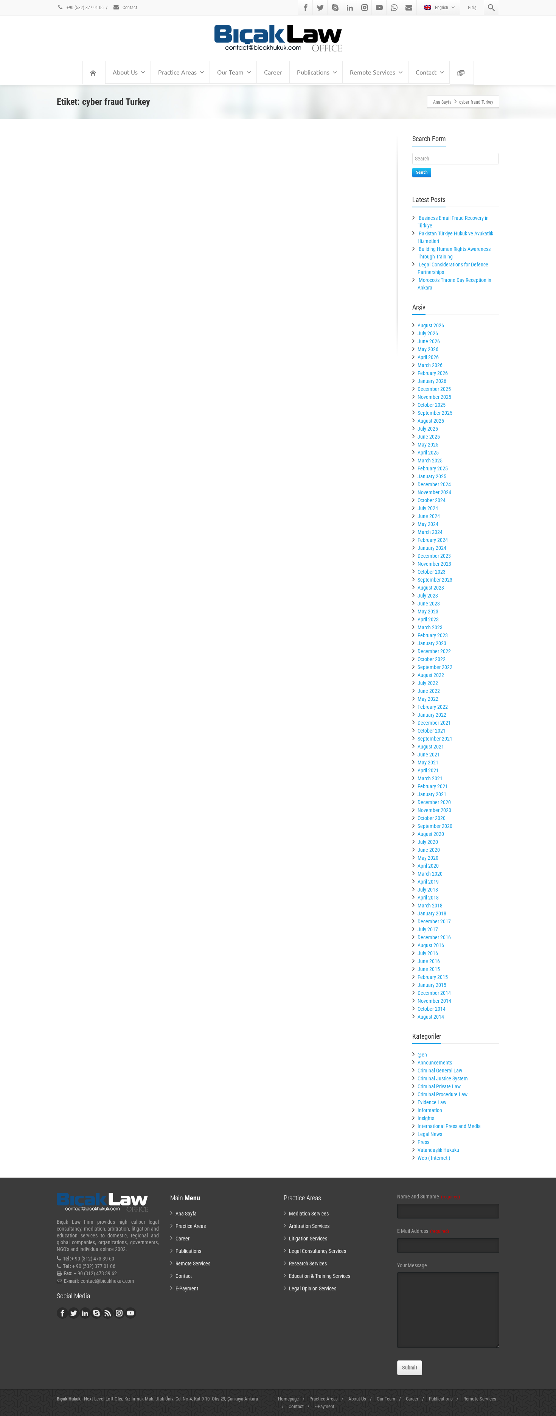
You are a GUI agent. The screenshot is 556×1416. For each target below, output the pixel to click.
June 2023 (429, 604)
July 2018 (428, 890)
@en (422, 1055)
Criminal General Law (440, 1070)
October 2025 (432, 405)
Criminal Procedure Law (442, 1094)
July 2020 (428, 842)
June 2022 (429, 691)
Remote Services (372, 72)
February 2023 (433, 635)
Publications (313, 72)
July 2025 (428, 429)
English (441, 7)
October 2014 (432, 1009)
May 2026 (428, 349)
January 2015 (432, 985)
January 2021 (432, 794)
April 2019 (428, 882)
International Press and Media (449, 1126)
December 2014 (434, 993)
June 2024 (429, 516)
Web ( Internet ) (434, 1158)
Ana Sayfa (186, 1214)
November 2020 (434, 810)
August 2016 (431, 945)
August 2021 (431, 747)
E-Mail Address (423, 1231)
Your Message (412, 1265)
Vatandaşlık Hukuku (438, 1150)
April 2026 (428, 357)
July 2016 (428, 953)
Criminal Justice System (443, 1078)
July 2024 (428, 508)
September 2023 (435, 580)
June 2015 (429, 969)
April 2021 (428, 770)
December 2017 (434, 921)
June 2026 (429, 341)
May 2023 (428, 611)
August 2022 (431, 675)
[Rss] (107, 1313)
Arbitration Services (309, 1226)
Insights (426, 1118)
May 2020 (428, 858)
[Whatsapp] (394, 7)
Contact (129, 7)
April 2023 (428, 619)
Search (421, 172)
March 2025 (430, 460)
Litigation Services (308, 1238)
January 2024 (432, 548)
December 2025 (434, 389)
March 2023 (430, 627)
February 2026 (433, 373)
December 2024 (434, 484)
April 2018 (428, 898)
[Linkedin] (349, 7)
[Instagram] (364, 7)
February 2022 (433, 707)
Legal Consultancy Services (317, 1251)
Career (273, 72)
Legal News (430, 1134)
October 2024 (432, 500)
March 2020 (430, 874)
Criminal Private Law (439, 1086)
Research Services (308, 1263)
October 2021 (432, 731)
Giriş (472, 7)
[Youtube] (379, 7)
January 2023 (432, 643)
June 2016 (429, 961)
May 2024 (428, 524)
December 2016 (434, 937)
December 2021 (434, 723)
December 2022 (434, 651)
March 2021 (430, 778)
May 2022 (428, 699)
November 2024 (434, 492)
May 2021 (428, 762)
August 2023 (431, 588)
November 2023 (434, 564)
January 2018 (432, 913)
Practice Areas (177, 72)
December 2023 (434, 556)
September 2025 (435, 413)
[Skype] (335, 7)
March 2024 (430, 532)
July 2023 (428, 596)
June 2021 (429, 755)
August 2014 (431, 1017)
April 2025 (428, 453)
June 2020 (429, 850)
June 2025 (429, 437)
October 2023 (432, 572)
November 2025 (434, 397)
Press (423, 1142)
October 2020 (432, 818)
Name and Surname (428, 1196)
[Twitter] (320, 7)
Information (430, 1110)
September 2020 (435, 826)
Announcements (435, 1063)
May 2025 (428, 445)
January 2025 (432, 476)
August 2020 (431, 834)
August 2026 (431, 325)
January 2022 (432, 715)
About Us (125, 72)
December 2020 (434, 802)
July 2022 (428, 683)
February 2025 (433, 468)
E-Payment (186, 1288)
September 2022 (435, 667)
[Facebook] (305, 7)
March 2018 (430, 906)
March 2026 (430, 365)
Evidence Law (432, 1102)
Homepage (288, 1399)
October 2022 (432, 659)
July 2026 (428, 333)
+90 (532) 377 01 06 (84, 7)
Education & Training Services (319, 1276)
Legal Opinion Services (312, 1288)
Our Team (230, 72)
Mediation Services (309, 1214)
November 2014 (434, 1001)
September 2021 (435, 739)
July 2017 (428, 929)
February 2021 (433, 786)
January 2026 (432, 381)
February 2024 (433, 540)
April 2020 (428, 866)
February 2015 (433, 977)
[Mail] (408, 7)
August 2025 (431, 421)
